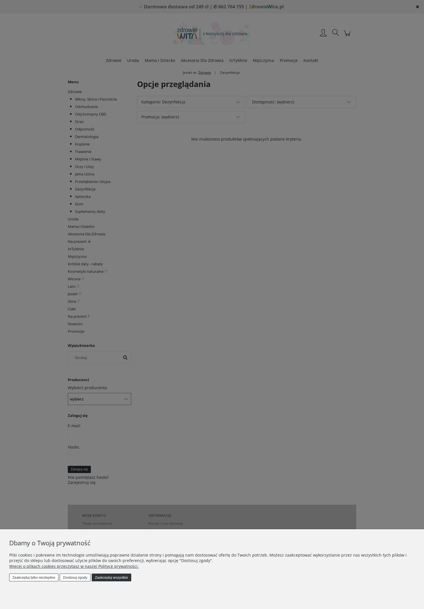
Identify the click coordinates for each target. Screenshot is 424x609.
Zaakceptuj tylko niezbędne (33, 578)
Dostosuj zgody (75, 578)
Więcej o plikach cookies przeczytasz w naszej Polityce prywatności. (74, 566)
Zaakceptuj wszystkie (111, 578)
